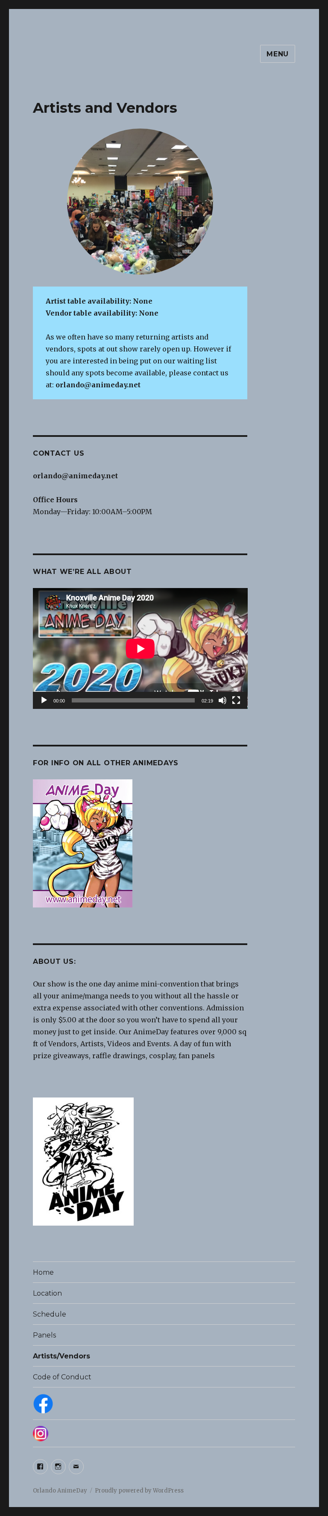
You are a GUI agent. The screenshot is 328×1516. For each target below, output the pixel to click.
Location (47, 1293)
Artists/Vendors (61, 1356)
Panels (44, 1335)
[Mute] (222, 700)
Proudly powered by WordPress (139, 1490)
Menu (277, 54)
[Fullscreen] (236, 700)
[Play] (44, 700)
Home (43, 1272)
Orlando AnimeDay (60, 1490)
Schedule (49, 1314)
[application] (140, 648)
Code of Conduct (62, 1377)
